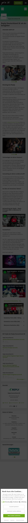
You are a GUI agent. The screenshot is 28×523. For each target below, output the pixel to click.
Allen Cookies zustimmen (14, 515)
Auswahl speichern (14, 506)
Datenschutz (6, 520)
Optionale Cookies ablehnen (14, 511)
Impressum (12, 520)
